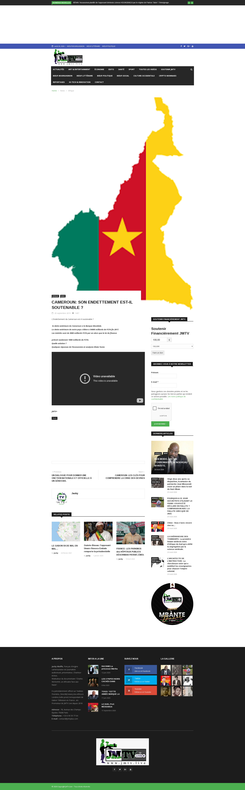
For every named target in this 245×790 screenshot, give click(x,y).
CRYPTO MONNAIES (167, 76)
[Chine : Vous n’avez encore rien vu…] (158, 527)
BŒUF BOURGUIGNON (75, 46)
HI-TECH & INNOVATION (79, 82)
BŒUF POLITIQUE (108, 46)
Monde (154, 523)
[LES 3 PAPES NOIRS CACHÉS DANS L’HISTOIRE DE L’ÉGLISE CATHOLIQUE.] (94, 682)
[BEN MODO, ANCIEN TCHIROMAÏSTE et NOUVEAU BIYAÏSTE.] (166, 674)
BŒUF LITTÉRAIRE (93, 46)
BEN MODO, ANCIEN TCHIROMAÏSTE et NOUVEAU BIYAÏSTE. (170, 462)
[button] (189, 3)
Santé (121, 69)
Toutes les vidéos (148, 69)
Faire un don (158, 352)
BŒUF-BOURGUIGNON (62, 76)
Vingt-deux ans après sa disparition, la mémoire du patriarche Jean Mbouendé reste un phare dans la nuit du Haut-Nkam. (179, 484)
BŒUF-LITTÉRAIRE (85, 76)
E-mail (154, 382)
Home (54, 90)
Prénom (154, 372)
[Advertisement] (122, 24)
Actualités (58, 69)
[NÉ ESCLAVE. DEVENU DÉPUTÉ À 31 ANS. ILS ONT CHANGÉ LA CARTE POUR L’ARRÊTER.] (166, 695)
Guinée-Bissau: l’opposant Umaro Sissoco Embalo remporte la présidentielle (97, 548)
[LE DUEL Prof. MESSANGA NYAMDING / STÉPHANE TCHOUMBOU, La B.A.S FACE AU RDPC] (94, 708)
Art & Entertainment (79, 69)
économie (99, 69)
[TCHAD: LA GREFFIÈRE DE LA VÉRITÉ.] (177, 695)
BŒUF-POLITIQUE (105, 76)
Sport (132, 69)
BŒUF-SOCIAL (123, 76)
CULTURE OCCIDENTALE (144, 76)
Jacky (75, 493)
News (62, 90)
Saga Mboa (156, 482)
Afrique (71, 90)
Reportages (59, 82)
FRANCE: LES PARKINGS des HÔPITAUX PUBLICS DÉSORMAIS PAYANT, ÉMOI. (130, 552)
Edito (111, 69)
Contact (99, 82)
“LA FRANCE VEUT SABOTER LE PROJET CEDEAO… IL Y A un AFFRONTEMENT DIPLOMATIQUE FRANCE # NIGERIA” (122, 3)
